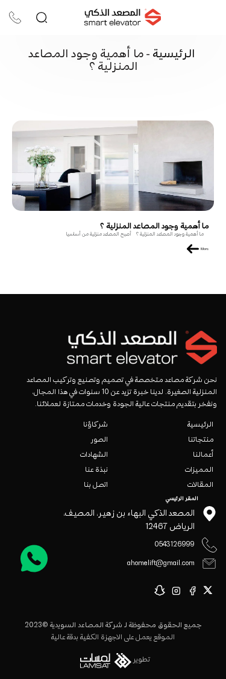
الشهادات (94, 455)
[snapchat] (161, 590)
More (204, 249)
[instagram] (178, 590)
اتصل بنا (96, 485)
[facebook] (194, 590)
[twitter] (209, 590)
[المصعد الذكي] (122, 18)
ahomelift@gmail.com (161, 563)
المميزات (199, 470)
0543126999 (174, 545)
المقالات (200, 485)
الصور (99, 440)
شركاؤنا (95, 425)
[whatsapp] (34, 558)
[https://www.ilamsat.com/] (104, 662)
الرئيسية (172, 54)
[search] (42, 17)
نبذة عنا (96, 470)
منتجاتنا (200, 440)
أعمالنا (203, 455)
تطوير (141, 660)
